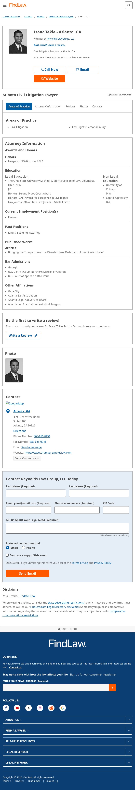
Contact (97, 106)
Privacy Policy (102, 563)
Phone (30, 548)
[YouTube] (17, 708)
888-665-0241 (38, 442)
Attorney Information (48, 106)
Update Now (27, 596)
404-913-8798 (42, 436)
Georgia (28, 16)
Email (14, 548)
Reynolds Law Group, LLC (61, 16)
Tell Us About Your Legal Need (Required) (32, 520)
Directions (19, 431)
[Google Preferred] (62, 708)
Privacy (19, 780)
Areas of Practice (19, 106)
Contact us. (15, 667)
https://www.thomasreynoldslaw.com (48, 452)
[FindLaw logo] (19, 5)
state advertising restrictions (66, 602)
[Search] (129, 5)
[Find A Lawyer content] (128, 730)
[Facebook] (6, 708)
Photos (84, 106)
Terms (6, 780)
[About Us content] (128, 719)
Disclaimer (34, 780)
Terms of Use (80, 563)
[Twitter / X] (28, 708)
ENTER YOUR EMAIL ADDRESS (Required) (26, 681)
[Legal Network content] (128, 762)
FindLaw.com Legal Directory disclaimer (54, 607)
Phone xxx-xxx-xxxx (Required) (74, 503)
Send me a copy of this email (28, 555)
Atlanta (40, 16)
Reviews (71, 106)
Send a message (31, 447)
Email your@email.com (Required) (28, 503)
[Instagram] (40, 708)
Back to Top (69, 628)
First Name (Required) (20, 486)
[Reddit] (51, 708)
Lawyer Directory (11, 16)
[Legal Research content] (128, 752)
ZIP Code (108, 503)
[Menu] (4, 5)
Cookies (50, 780)
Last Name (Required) (83, 486)
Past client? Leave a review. (49, 44)
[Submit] (112, 687)
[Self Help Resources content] (128, 741)
